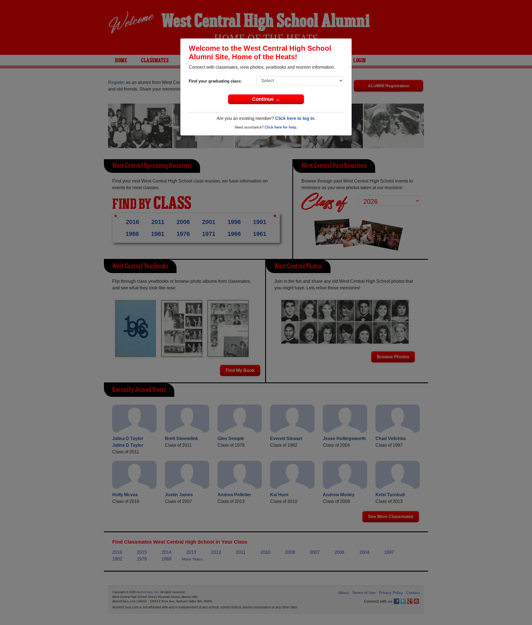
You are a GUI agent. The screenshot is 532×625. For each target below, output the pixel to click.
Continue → (266, 99)
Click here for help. (281, 127)
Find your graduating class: (215, 81)
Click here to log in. (295, 118)
